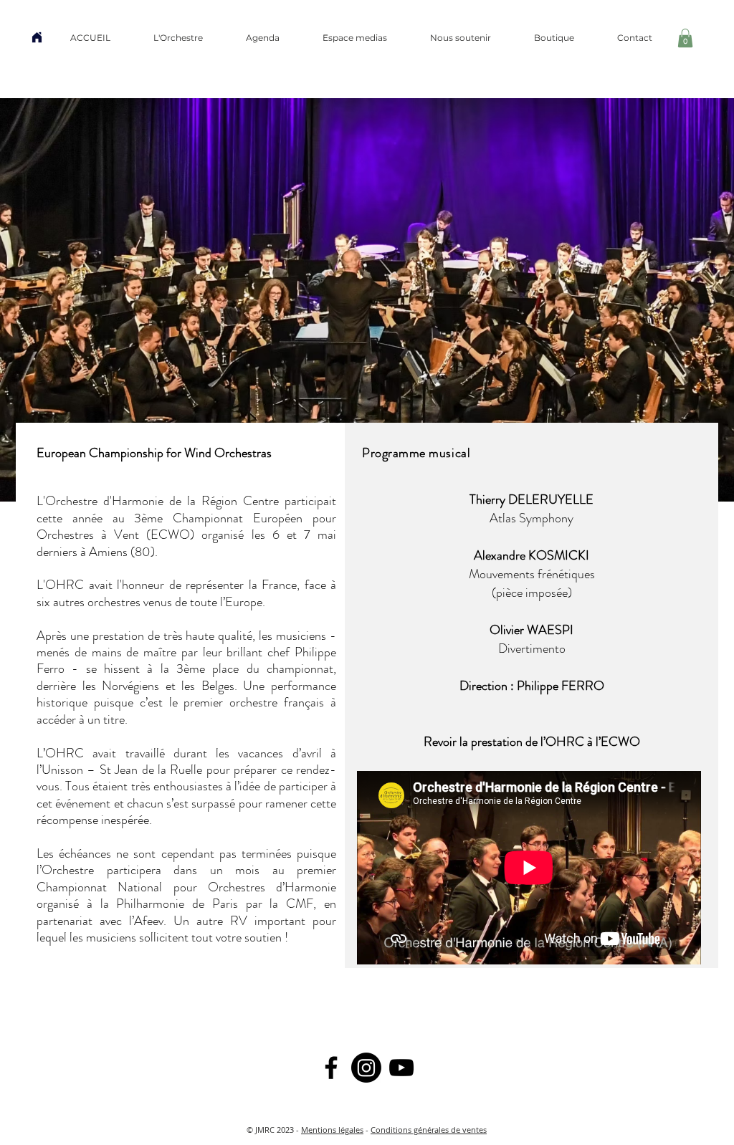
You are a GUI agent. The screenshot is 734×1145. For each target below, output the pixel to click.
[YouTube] (401, 1068)
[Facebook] (331, 1068)
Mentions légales (332, 1129)
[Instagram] (366, 1068)
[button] (178, 38)
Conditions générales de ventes (429, 1129)
